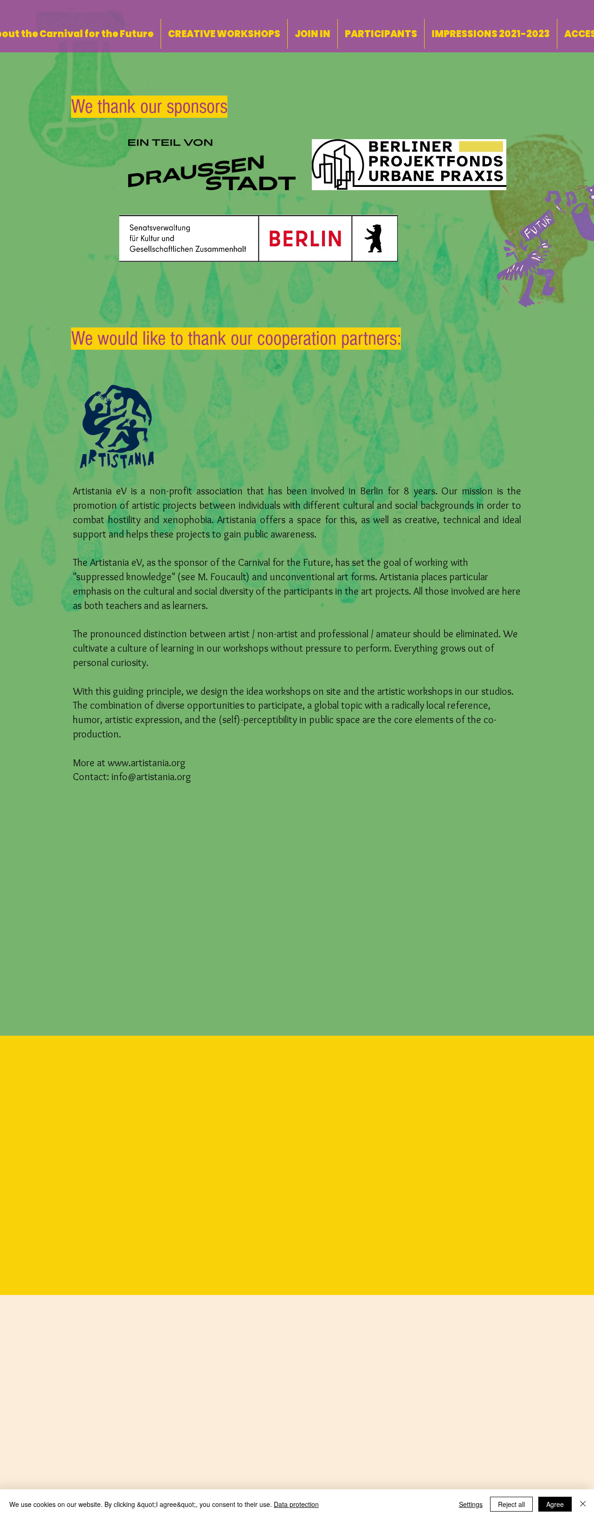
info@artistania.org (151, 776)
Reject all (511, 1504)
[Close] (582, 1504)
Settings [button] (471, 1504)
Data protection (296, 1504)
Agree (555, 1504)
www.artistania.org (147, 762)
